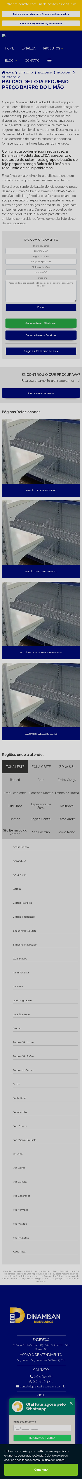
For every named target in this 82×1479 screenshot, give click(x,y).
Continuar (41, 1469)
